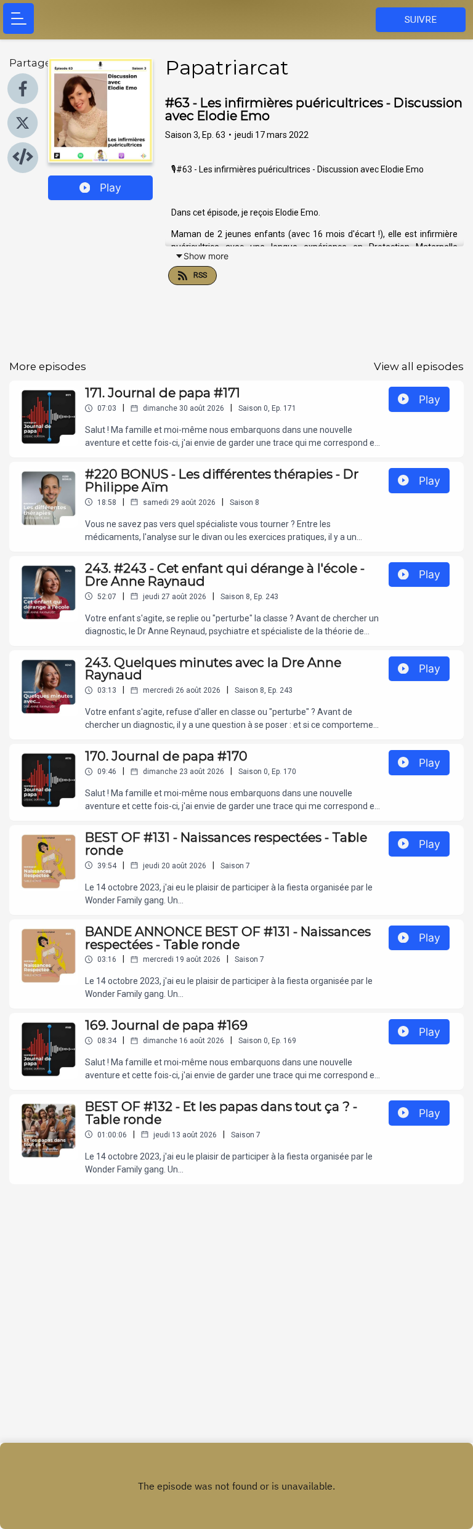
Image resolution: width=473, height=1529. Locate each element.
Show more (206, 256)
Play (110, 187)
